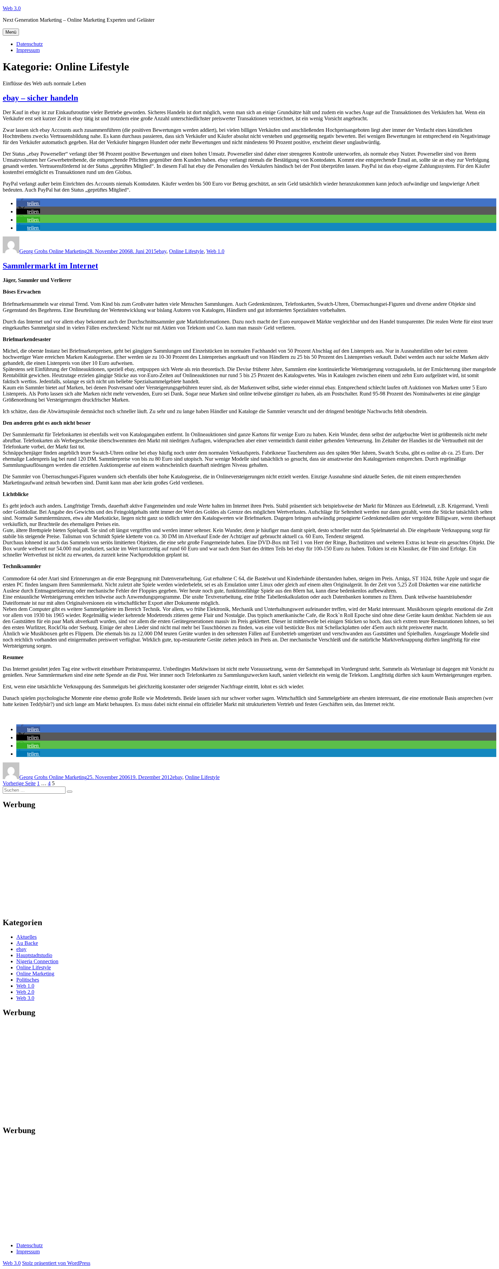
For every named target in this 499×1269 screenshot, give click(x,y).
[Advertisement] (206, 863)
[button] (28, 203)
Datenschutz (29, 44)
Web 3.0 (12, 8)
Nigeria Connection (37, 961)
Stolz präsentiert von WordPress (56, 1263)
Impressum (28, 50)
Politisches (27, 980)
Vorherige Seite (19, 783)
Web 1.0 (215, 251)
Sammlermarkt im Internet (50, 265)
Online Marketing (35, 973)
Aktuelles (26, 937)
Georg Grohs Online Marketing (53, 251)
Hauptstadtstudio (34, 955)
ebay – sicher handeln (40, 97)
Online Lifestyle (186, 251)
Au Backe (27, 943)
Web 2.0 (25, 992)
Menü (10, 32)
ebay (161, 251)
